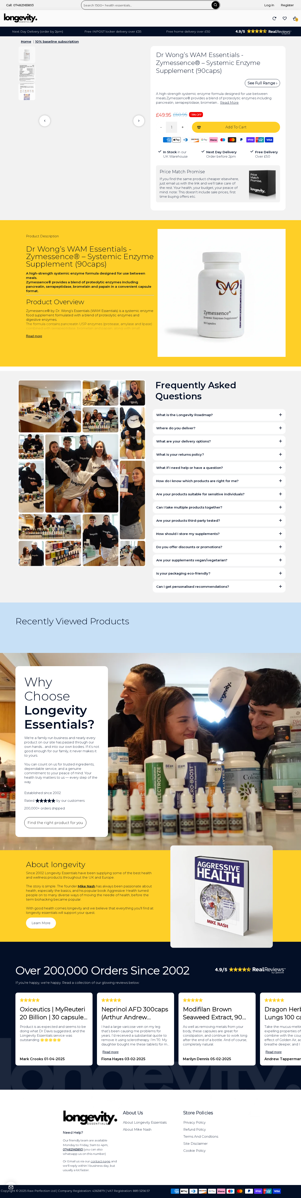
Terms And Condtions (200, 1136)
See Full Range (262, 83)
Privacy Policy (194, 1122)
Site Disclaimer (195, 1143)
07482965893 (23, 5)
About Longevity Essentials (145, 1122)
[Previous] (44, 120)
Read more (34, 336)
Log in (269, 5)
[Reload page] (274, 18)
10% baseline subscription (57, 41)
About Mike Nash (137, 1129)
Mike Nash (86, 886)
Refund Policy (194, 1129)
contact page (100, 1161)
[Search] (215, 5)
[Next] (138, 120)
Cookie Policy (194, 1150)
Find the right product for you (55, 823)
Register (287, 5)
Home (26, 41)
